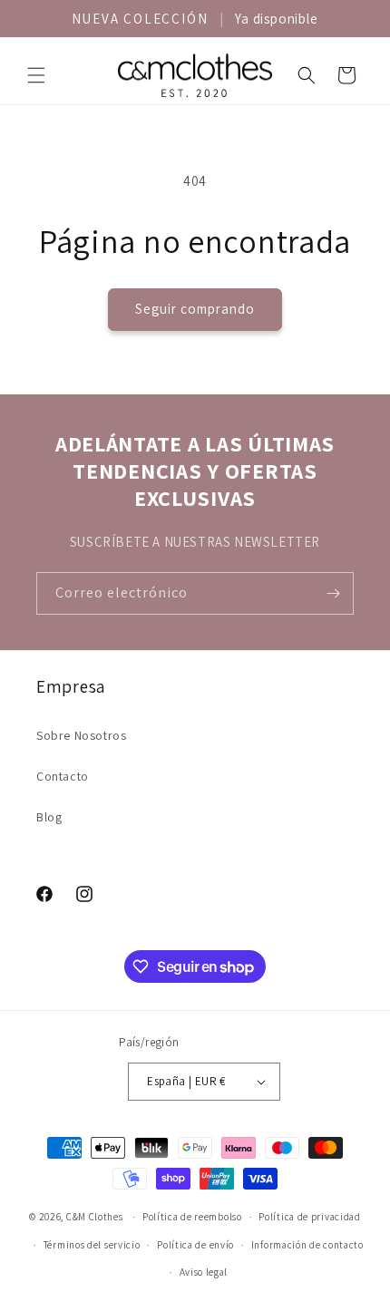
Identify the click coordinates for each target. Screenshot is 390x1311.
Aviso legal (204, 1272)
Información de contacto (307, 1244)
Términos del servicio (92, 1244)
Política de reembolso (192, 1216)
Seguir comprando (195, 308)
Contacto (62, 776)
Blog (49, 817)
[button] (36, 75)
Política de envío (195, 1244)
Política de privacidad (309, 1216)
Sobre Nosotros (81, 735)
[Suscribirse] (333, 593)
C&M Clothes (94, 1216)
